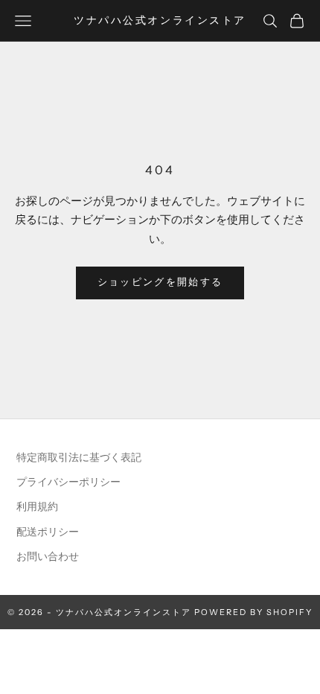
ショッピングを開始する (160, 282)
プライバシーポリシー (68, 482)
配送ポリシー (47, 532)
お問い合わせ (47, 557)
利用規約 (37, 507)
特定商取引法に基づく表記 (78, 458)
